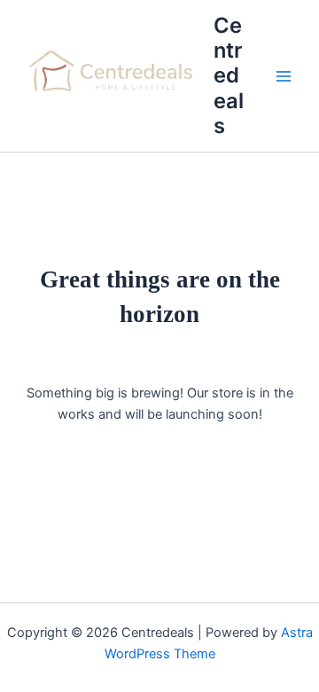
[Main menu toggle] (283, 76)
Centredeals (229, 75)
